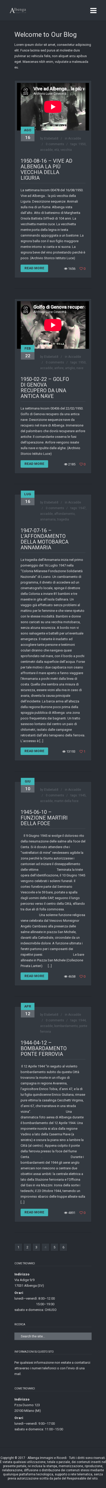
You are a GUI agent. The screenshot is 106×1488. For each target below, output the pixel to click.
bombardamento (66, 1026)
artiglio (70, 368)
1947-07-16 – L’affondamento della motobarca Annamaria (44, 539)
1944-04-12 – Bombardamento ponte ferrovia (44, 1048)
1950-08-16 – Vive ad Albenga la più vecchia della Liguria (46, 169)
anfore (59, 368)
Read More (34, 268)
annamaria (48, 519)
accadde (46, 150)
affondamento (64, 514)
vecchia (66, 150)
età (56, 150)
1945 (82, 795)
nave (79, 368)
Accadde (74, 138)
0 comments (55, 144)
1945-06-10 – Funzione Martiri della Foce (44, 817)
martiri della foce (66, 801)
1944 (82, 1020)
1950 (82, 144)
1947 (82, 508)
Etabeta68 (51, 138)
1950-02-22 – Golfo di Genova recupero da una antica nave (45, 387)
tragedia (63, 519)
